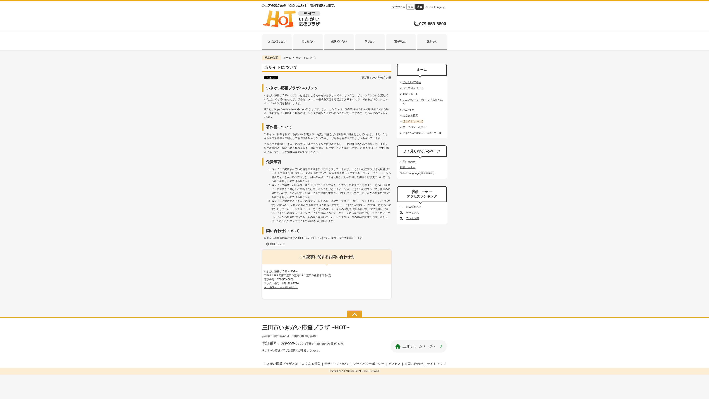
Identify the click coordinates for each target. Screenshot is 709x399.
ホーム (287, 57)
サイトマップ (436, 364)
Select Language (436, 7)
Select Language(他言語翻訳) (417, 173)
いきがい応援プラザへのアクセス (422, 133)
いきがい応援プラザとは (280, 364)
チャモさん (412, 212)
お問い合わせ (277, 244)
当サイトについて (336, 364)
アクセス (394, 364)
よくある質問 (410, 115)
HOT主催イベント (413, 88)
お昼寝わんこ (414, 206)
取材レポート (410, 94)
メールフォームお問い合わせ (281, 287)
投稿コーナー (407, 167)
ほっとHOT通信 (412, 82)
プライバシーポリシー (415, 127)
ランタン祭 (412, 218)
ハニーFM (408, 109)
